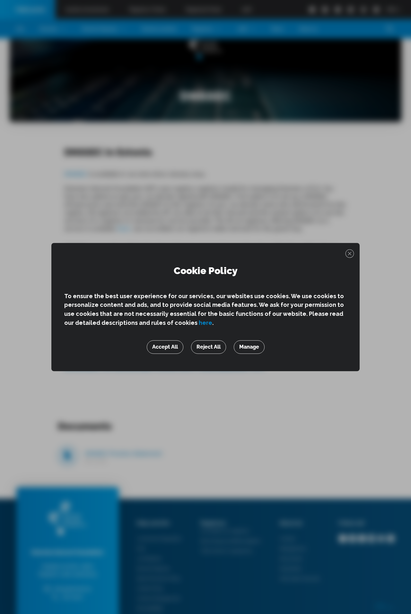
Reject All (209, 347)
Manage (249, 347)
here (205, 322)
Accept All (165, 347)
